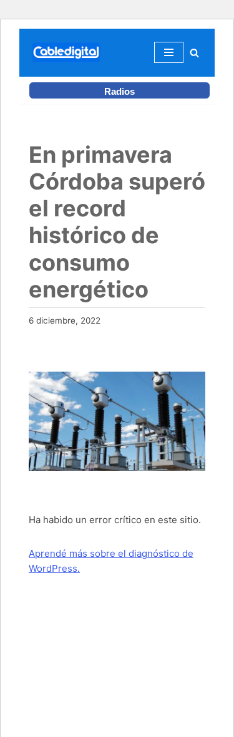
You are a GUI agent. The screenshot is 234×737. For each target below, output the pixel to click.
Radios (119, 91)
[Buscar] (194, 52)
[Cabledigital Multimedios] (66, 52)
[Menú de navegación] (168, 52)
